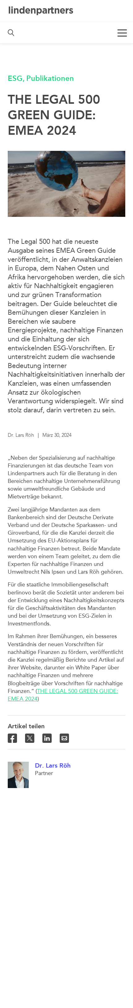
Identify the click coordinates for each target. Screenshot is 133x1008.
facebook (12, 738)
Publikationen (50, 78)
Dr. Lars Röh (53, 765)
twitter (29, 738)
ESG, (16, 78)
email (64, 738)
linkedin (47, 738)
